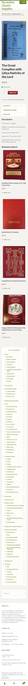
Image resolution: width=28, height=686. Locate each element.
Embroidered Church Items (11, 400)
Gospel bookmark (11, 469)
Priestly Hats (10, 579)
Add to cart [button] (7, 192)
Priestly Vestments (11, 582)
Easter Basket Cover (12, 539)
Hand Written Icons (12, 411)
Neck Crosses (10, 513)
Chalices (9, 464)
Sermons (9, 381)
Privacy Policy (5, 678)
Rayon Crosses (10, 396)
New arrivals (8, 496)
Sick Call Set (10, 489)
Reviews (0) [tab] (6, 114)
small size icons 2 (11, 442)
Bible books (10, 356)
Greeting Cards (10, 542)
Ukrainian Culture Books (13, 556)
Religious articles (9, 502)
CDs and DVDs (8, 385)
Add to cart (12, 92)
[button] (24, 23)
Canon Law (9, 364)
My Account (4, 683)
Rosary (8, 515)
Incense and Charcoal (12, 474)
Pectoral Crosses (9, 499)
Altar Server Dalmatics (12, 569)
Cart (22, 682)
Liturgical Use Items (10, 456)
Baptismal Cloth (11, 532)
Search (14, 683)
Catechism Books (11, 367)
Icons (6, 404)
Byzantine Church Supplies (8, 6)
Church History (10, 373)
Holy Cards (9, 414)
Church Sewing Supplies (11, 388)
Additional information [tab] (10, 110)
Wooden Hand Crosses (12, 492)
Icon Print (9, 419)
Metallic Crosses (11, 393)
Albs (8, 566)
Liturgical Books (16, 13)
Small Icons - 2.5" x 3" (12, 439)
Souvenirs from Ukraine (11, 529)
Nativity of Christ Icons (12, 434)
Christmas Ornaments (12, 537)
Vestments (8, 564)
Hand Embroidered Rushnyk (14, 545)
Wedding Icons (10, 449)
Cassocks (9, 571)
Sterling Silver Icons (12, 444)
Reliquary (9, 484)
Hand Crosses (10, 471)
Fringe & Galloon (11, 391)
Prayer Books (10, 378)
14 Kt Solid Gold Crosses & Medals (15, 505)
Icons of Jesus (10, 426)
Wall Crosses (10, 447)
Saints (8, 437)
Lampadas (9, 479)
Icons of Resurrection (12, 429)
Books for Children (11, 359)
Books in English (11, 99)
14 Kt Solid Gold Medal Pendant (15, 508)
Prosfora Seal (10, 481)
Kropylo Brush (10, 476)
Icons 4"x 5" (10, 421)
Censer (8, 461)
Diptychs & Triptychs (12, 406)
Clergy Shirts (10, 574)
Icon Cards (9, 416)
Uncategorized (8, 560)
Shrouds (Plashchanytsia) (13, 487)
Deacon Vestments (11, 576)
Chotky (8, 510)
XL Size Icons (10, 452)
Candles (9, 459)
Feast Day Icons (11, 409)
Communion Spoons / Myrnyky (14, 466)
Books (9, 13)
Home (4, 13)
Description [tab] (6, 105)
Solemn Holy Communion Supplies (13, 526)
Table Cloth (10, 554)
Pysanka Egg (10, 551)
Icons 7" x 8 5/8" (11, 424)
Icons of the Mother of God (13, 431)
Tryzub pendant (11, 522)
